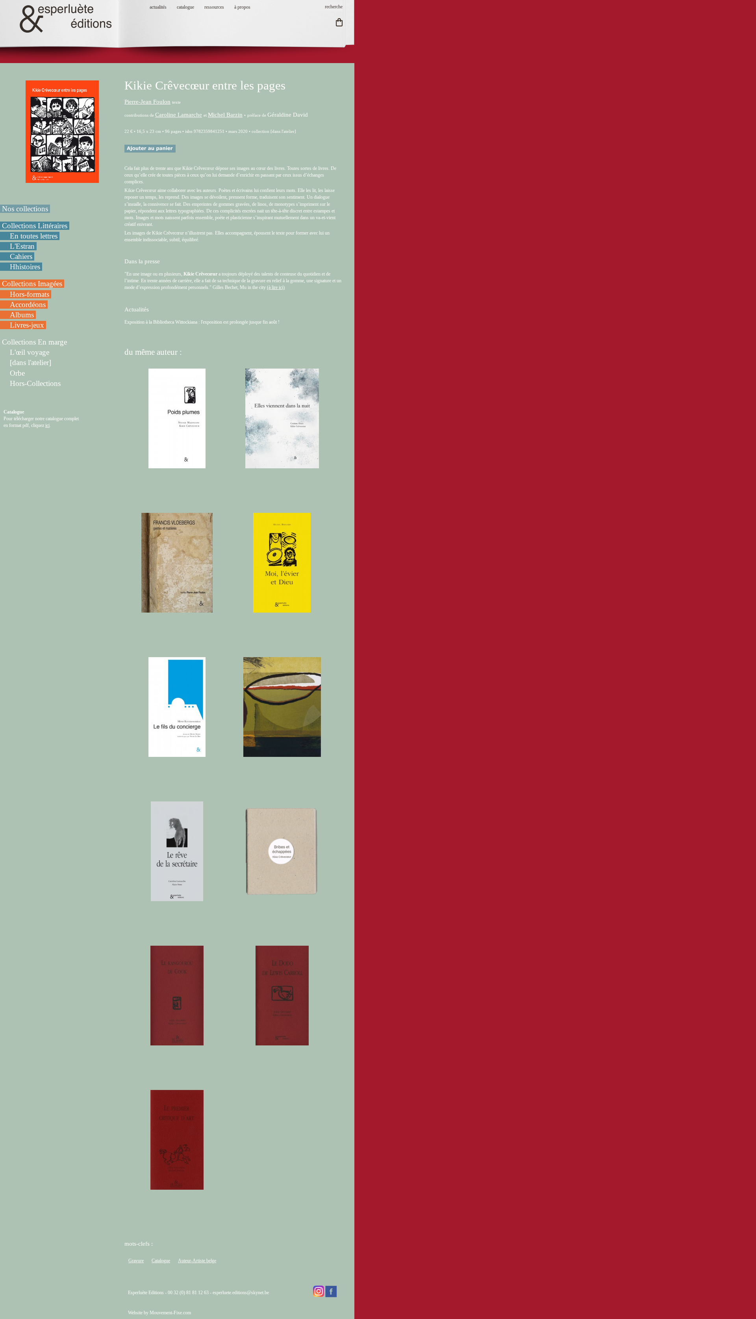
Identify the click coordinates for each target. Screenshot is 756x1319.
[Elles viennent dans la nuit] (282, 465)
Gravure (136, 1260)
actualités (158, 7)
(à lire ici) (276, 287)
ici (47, 425)
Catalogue (161, 1260)
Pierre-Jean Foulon (147, 102)
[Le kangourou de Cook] (177, 1042)
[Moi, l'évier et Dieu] (282, 609)
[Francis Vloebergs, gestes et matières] (177, 609)
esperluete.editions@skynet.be (241, 1292)
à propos (242, 7)
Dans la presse (142, 261)
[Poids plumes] (177, 465)
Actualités (136, 309)
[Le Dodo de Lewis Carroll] (282, 1042)
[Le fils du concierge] (177, 753)
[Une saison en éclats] (282, 753)
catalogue (185, 7)
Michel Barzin (225, 115)
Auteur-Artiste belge (197, 1260)
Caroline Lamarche (178, 115)
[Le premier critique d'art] (176, 1186)
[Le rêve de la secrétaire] (177, 897)
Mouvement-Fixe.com (170, 1312)
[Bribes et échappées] (282, 897)
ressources (214, 7)
